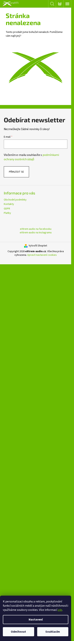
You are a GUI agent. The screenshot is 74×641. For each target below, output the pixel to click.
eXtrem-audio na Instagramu (36, 232)
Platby (7, 213)
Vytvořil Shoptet (38, 246)
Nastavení (36, 619)
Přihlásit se (16, 172)
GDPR (7, 209)
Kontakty (9, 204)
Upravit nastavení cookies (42, 255)
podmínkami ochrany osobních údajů (31, 157)
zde (60, 610)
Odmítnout (18, 632)
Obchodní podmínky (15, 200)
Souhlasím (52, 632)
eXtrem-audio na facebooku (35, 229)
